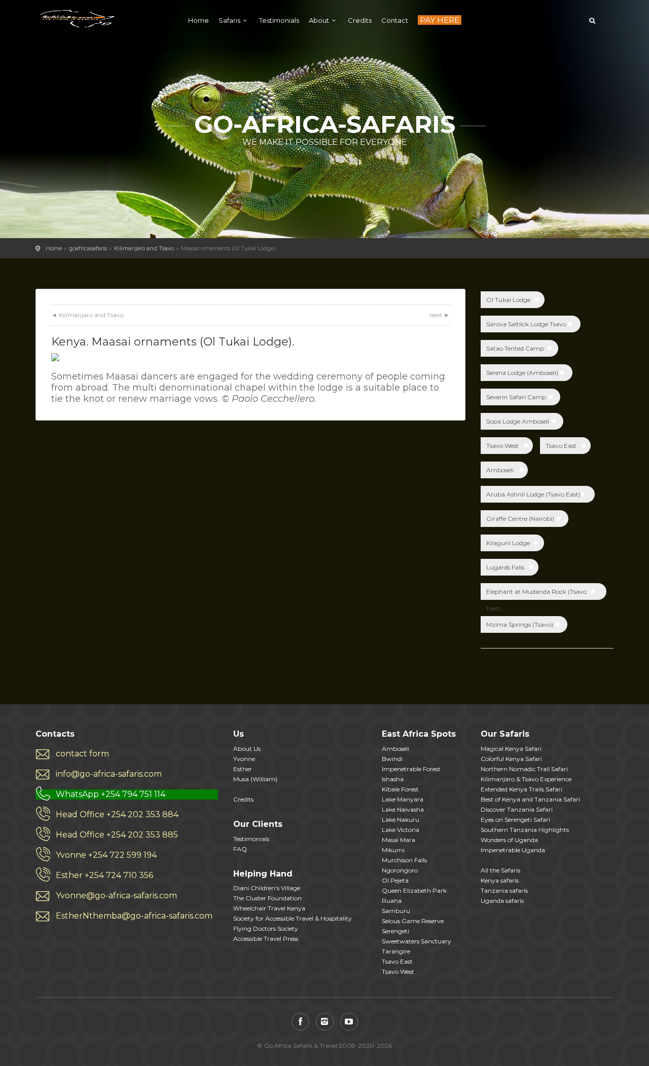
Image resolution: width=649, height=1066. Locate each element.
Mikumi (393, 850)
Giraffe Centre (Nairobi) (520, 518)
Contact (394, 20)
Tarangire (396, 951)
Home (198, 20)
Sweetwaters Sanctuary (416, 941)
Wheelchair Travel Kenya (269, 908)
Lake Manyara (402, 799)
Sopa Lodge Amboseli (517, 421)
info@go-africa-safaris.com (109, 774)
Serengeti (395, 931)
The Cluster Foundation (267, 898)
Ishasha (393, 779)
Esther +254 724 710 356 (104, 875)
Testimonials (279, 20)
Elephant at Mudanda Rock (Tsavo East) (536, 594)
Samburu (396, 911)
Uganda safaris (502, 900)
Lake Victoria (400, 829)
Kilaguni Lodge (508, 543)
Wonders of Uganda (509, 840)
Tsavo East (561, 445)
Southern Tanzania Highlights (525, 829)
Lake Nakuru (400, 819)
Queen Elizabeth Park (414, 890)
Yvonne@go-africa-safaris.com (116, 895)
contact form (82, 753)
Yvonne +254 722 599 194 (106, 855)
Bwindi (392, 759)
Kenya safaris (500, 880)
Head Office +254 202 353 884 (117, 814)
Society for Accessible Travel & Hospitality (292, 918)
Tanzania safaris (504, 890)
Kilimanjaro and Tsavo (144, 248)
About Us (247, 748)
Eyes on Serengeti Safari (515, 819)
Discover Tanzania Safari (517, 809)
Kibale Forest (400, 789)
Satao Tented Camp (515, 348)
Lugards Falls (505, 567)
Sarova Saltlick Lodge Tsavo (526, 324)
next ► (439, 315)
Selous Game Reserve (413, 921)
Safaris (229, 20)
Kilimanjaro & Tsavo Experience (526, 779)
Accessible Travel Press (265, 938)
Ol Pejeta (395, 880)
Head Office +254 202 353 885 (117, 835)
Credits (360, 20)
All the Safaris (500, 870)
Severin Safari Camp (516, 397)
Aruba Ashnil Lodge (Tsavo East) (533, 494)
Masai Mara (398, 840)
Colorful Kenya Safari (511, 759)
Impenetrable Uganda (513, 850)
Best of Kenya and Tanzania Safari (530, 799)
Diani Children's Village (266, 888)
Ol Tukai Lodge (508, 299)
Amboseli (500, 470)
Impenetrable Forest (411, 769)
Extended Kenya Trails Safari (521, 789)
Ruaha (392, 900)
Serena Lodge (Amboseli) (522, 372)
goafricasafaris (88, 248)
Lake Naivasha (403, 809)
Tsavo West (502, 445)
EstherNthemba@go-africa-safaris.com (134, 916)
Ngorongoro (400, 870)
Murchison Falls (404, 860)
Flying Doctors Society (265, 928)
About (319, 20)
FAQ (240, 849)
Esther (242, 769)
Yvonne (244, 759)
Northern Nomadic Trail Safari (524, 769)
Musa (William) (255, 779)
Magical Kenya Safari (511, 748)
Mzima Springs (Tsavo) (519, 624)
